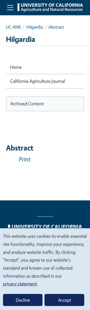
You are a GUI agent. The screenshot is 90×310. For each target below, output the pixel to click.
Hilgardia (34, 27)
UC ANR (13, 27)
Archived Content (27, 104)
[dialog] (45, 269)
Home (16, 67)
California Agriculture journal (37, 81)
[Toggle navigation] (10, 7)
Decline (23, 300)
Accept (64, 300)
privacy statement (20, 284)
